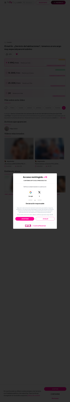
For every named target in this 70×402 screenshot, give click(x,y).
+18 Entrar (25, 219)
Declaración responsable (35, 203)
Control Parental (39, 226)
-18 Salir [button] (45, 219)
